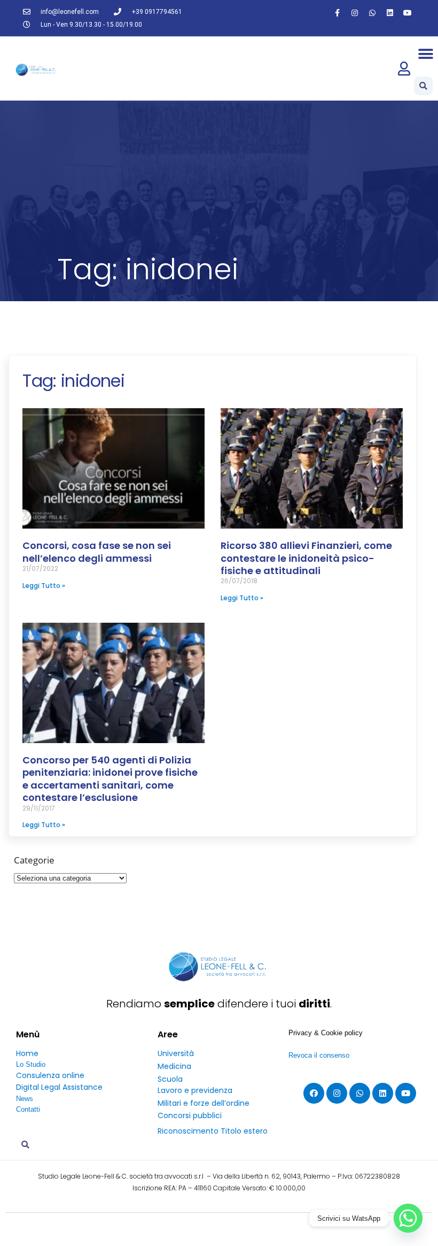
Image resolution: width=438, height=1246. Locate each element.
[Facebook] (313, 1093)
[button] (426, 54)
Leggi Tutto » (43, 585)
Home (27, 1053)
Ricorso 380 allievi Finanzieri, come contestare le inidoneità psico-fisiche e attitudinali (306, 558)
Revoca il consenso (318, 1055)
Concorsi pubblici (190, 1115)
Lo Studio (30, 1064)
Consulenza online (50, 1075)
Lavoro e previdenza (195, 1090)
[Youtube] (407, 12)
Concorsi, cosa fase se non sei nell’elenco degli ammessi (96, 551)
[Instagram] (354, 12)
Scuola (170, 1079)
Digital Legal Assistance (59, 1087)
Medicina (174, 1066)
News (24, 1099)
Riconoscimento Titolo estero (213, 1131)
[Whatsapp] (372, 12)
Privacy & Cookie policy (325, 1033)
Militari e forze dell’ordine (203, 1103)
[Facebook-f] (337, 12)
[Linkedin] (389, 12)
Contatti (28, 1109)
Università (176, 1053)
